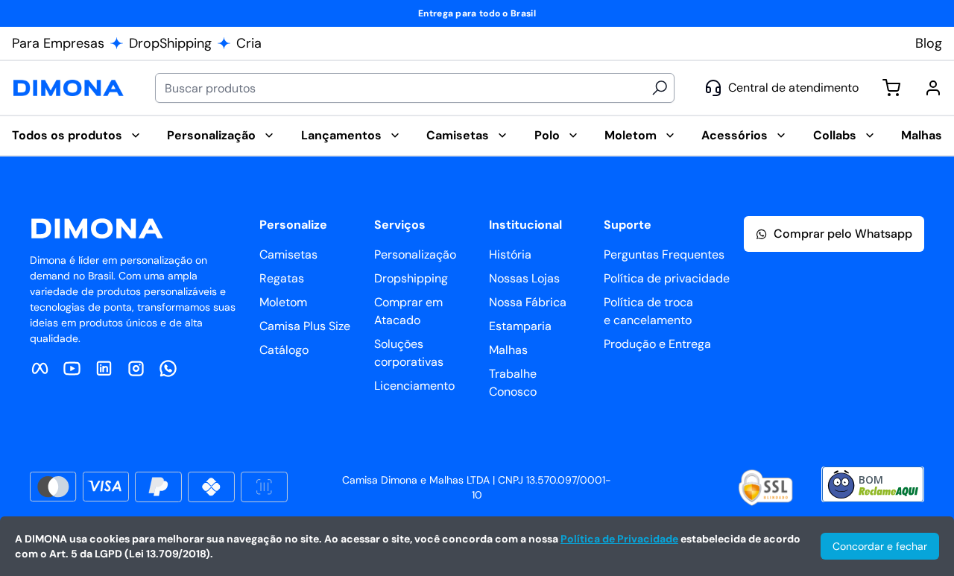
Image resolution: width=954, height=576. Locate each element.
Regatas (281, 278)
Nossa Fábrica (527, 302)
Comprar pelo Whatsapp (843, 233)
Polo (547, 135)
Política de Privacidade (619, 538)
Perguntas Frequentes (649, 254)
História (510, 254)
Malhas (921, 135)
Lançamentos (341, 135)
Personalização (211, 135)
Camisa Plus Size (304, 326)
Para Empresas (58, 43)
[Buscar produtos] (660, 88)
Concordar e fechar (880, 546)
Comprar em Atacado (408, 311)
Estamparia (520, 326)
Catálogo (284, 350)
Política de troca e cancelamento (648, 311)
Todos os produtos (67, 135)
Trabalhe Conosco (513, 382)
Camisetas (457, 135)
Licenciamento (414, 385)
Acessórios (734, 135)
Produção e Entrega (649, 344)
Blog (928, 43)
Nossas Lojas (524, 278)
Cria (249, 43)
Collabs (834, 135)
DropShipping (170, 43)
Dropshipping (411, 278)
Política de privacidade (649, 278)
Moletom (630, 135)
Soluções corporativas (408, 353)
